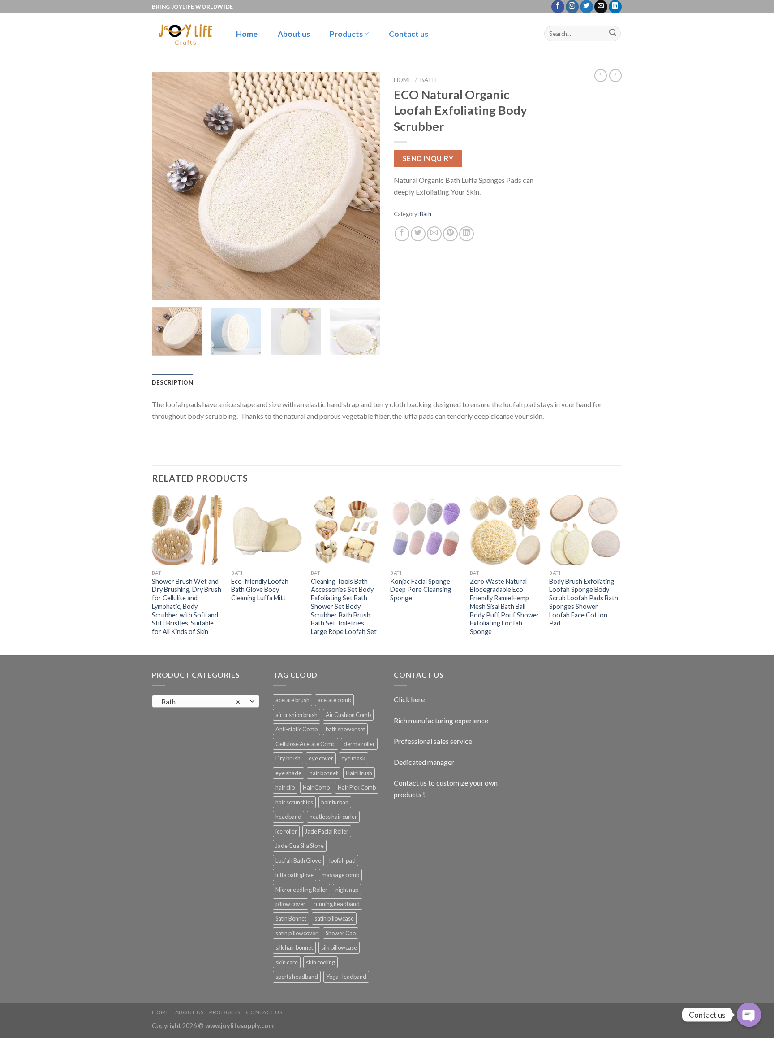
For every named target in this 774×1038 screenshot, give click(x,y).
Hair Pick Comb (357, 787)
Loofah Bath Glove (298, 860)
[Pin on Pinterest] (450, 233)
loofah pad (342, 860)
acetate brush (292, 700)
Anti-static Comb (296, 729)
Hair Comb (316, 787)
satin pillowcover (296, 933)
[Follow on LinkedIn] (615, 6)
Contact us (408, 34)
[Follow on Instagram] (572, 6)
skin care (286, 962)
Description (172, 382)
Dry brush (288, 758)
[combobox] (205, 701)
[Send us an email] (600, 6)
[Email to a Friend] (434, 233)
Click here (409, 699)
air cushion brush (296, 714)
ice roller (286, 831)
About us (294, 34)
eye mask (353, 758)
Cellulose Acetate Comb (305, 743)
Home (247, 34)
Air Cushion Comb (348, 714)
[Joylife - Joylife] (184, 33)
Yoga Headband (346, 976)
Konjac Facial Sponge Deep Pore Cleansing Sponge (420, 590)
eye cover (321, 758)
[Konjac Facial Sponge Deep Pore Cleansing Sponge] (425, 530)
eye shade (288, 773)
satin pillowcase (334, 918)
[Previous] (167, 186)
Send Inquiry (428, 158)
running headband (337, 904)
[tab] (172, 382)
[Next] (365, 186)
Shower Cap (341, 933)
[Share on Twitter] (418, 233)
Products (346, 34)
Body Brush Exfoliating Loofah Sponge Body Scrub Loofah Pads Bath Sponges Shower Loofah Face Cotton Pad (583, 602)
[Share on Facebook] (402, 233)
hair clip (285, 787)
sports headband (296, 976)
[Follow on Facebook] (557, 6)
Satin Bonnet (290, 918)
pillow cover (290, 904)
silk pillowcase (339, 947)
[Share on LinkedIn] (466, 233)
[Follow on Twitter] (586, 6)
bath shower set (345, 729)
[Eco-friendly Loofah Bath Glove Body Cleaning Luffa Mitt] (266, 530)
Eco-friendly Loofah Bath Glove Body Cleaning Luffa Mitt (259, 590)
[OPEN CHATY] (749, 1015)
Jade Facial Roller (326, 831)
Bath (428, 79)
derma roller (359, 743)
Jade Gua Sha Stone (299, 845)
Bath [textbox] (201, 702)
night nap (346, 889)
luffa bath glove (294, 874)
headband (288, 816)
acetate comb (334, 700)
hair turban (334, 802)
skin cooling (320, 962)
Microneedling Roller (301, 889)
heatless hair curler (333, 816)
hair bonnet (324, 773)
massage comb (340, 874)
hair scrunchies (294, 802)
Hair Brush (359, 773)
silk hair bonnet (294, 947)
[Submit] (612, 33)
